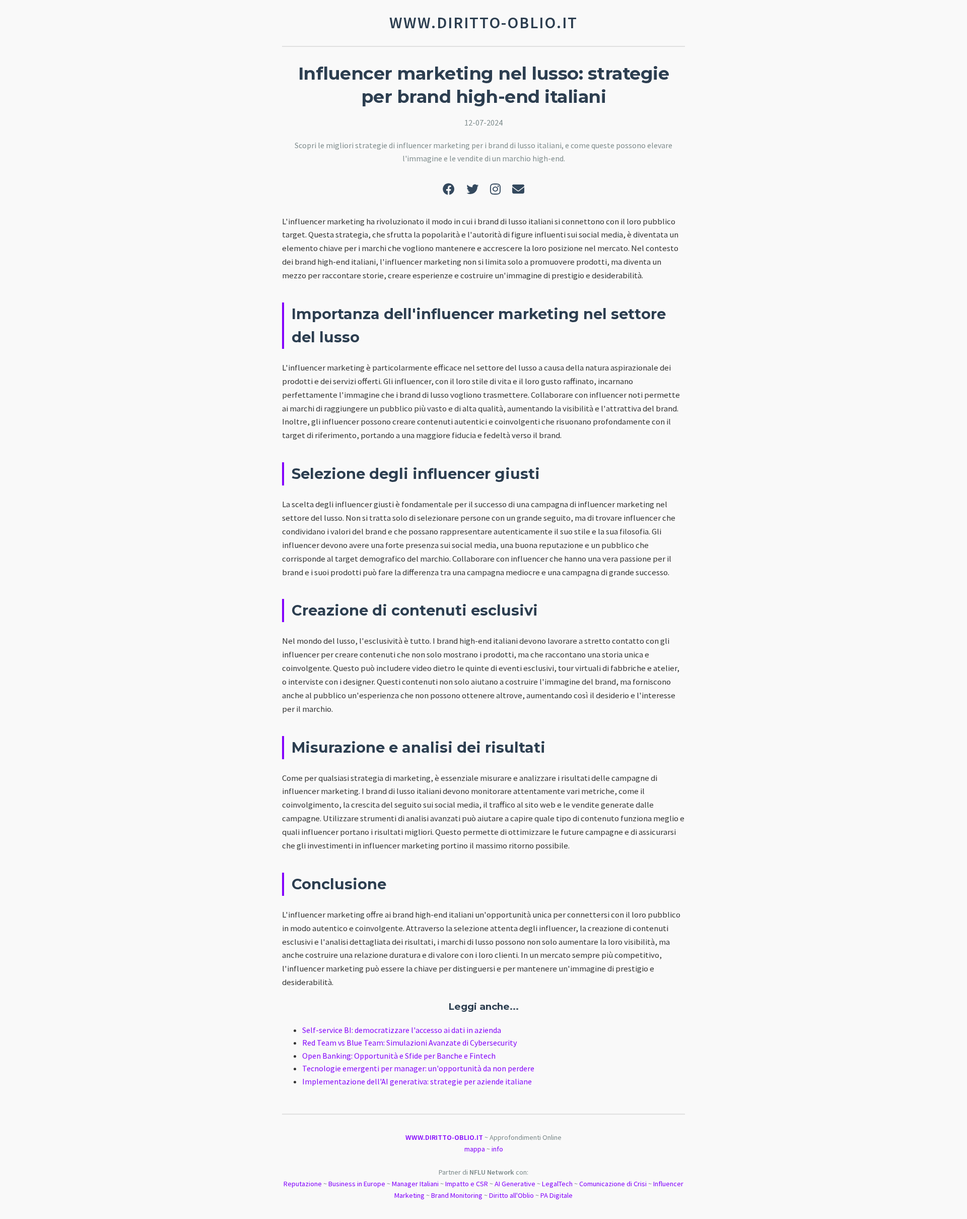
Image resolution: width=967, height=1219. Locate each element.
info (497, 1148)
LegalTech (557, 1183)
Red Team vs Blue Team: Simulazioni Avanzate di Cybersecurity (409, 1043)
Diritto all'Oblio (511, 1195)
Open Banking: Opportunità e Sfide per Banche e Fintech (399, 1056)
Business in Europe (356, 1183)
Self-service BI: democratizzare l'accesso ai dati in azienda (401, 1030)
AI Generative (515, 1183)
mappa (474, 1148)
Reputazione (303, 1183)
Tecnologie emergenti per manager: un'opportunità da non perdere (418, 1068)
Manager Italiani (415, 1183)
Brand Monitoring (456, 1195)
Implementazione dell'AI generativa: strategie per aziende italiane (417, 1081)
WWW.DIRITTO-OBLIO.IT (444, 1137)
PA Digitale (556, 1195)
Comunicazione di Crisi (613, 1183)
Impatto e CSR (466, 1183)
